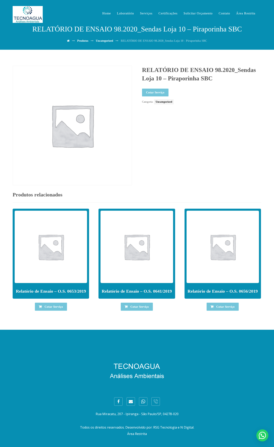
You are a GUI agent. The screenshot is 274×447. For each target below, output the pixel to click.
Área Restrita (137, 434)
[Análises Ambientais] (28, 14)
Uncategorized (164, 101)
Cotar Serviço (155, 92)
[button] (262, 435)
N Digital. (187, 427)
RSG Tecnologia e (166, 427)
